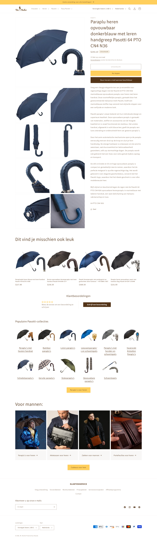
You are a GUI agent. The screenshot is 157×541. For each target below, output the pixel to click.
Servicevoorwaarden (96, 490)
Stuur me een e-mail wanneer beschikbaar (116, 80)
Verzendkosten (95, 60)
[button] (35, 8)
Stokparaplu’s (67, 378)
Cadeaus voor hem (78, 467)
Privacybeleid (82, 490)
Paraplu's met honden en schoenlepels (110, 351)
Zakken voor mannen (90, 455)
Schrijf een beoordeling (97, 304)
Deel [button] (94, 209)
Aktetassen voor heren (59, 455)
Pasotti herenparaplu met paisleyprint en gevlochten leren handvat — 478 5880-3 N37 (93, 280)
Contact (78, 494)
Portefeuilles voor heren (124, 455)
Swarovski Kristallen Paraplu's (131, 351)
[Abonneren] (54, 507)
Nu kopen (116, 73)
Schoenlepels (110, 378)
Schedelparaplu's (25, 378)
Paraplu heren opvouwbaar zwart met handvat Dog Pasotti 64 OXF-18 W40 (123, 280)
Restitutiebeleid (69, 490)
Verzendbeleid (55, 490)
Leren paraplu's (68, 348)
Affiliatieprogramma (113, 490)
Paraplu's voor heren (78, 390)
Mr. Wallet (23, 536)
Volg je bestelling (41, 490)
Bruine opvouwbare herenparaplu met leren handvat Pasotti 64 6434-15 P (62, 280)
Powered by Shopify (32, 536)
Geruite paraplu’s (47, 378)
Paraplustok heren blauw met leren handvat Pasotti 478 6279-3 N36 (30, 280)
